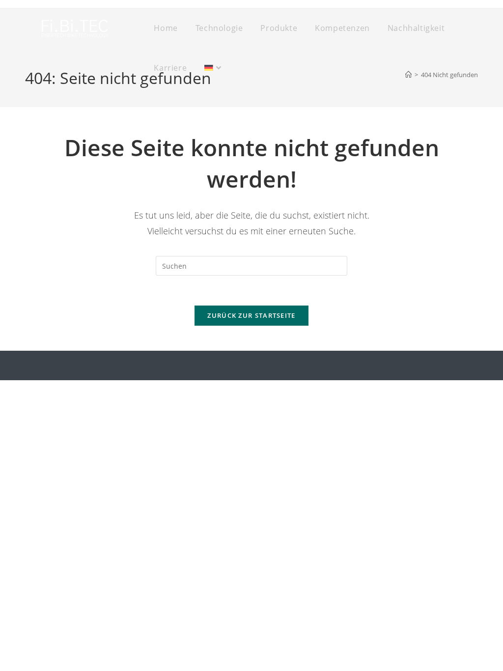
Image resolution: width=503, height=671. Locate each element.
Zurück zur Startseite (251, 315)
